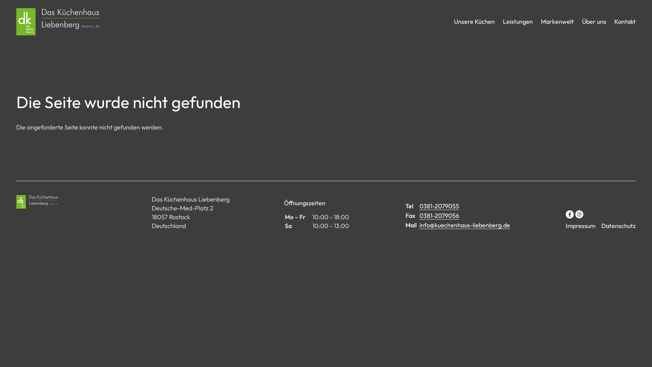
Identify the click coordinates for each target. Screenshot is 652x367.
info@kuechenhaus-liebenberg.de (464, 225)
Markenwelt (557, 21)
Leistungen (518, 21)
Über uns (594, 21)
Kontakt (625, 21)
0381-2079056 (439, 216)
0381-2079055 (439, 206)
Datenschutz (618, 226)
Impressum (580, 226)
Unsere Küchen (474, 21)
